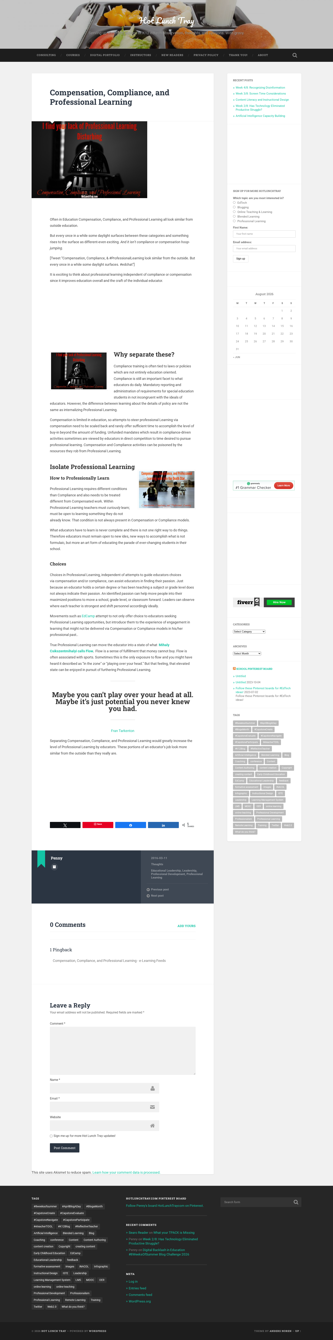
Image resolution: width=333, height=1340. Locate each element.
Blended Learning (270, 755)
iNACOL (280, 787)
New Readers (172, 55)
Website (55, 1117)
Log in (133, 1281)
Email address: (242, 242)
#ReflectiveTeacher (260, 748)
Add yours (186, 926)
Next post (157, 895)
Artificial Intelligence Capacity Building (260, 116)
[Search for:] (260, 1202)
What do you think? (245, 832)
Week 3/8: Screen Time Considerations (261, 93)
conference (256, 761)
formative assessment (246, 787)
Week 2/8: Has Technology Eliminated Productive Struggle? (260, 107)
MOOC (248, 806)
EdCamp (88, 616)
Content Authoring (244, 767)
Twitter (275, 825)
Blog (286, 755)
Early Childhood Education (271, 774)
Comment (57, 1023)
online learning (273, 806)
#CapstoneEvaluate (245, 735)
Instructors (140, 55)
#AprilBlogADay (268, 723)
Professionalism (243, 819)
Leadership (189, 870)
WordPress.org (140, 1301)
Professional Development (168, 874)
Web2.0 (288, 825)
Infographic (241, 793)
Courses (73, 55)
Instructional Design (262, 793)
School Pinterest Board (254, 669)
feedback (283, 780)
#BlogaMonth (242, 729)
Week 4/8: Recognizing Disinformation (260, 87)
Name (55, 1079)
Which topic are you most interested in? (258, 198)
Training (262, 825)
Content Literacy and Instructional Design (262, 99)
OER (258, 806)
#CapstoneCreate (263, 729)
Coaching (240, 761)
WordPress (97, 1330)
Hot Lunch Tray (166, 20)
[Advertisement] (123, 315)
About (263, 55)
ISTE (280, 793)
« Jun (236, 357)
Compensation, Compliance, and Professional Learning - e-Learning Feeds (109, 961)
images (267, 787)
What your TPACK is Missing (174, 1232)
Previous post (160, 889)
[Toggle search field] (294, 55)
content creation (268, 767)
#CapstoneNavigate (271, 735)
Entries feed (137, 1288)
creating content (243, 774)
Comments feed (140, 1295)
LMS (237, 806)
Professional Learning (268, 819)
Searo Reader (138, 1232)
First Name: (240, 227)
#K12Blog (240, 748)
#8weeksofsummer (245, 723)
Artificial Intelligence (245, 755)
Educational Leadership (166, 870)
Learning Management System (267, 800)
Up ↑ (298, 1330)
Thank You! (238, 55)
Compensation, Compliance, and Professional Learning (109, 97)
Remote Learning (244, 825)
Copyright (287, 767)
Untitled (241, 676)
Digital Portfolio (105, 55)
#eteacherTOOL (271, 742)
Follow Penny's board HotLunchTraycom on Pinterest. (165, 1206)
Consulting (46, 55)
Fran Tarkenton (122, 731)
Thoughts (157, 864)
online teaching (243, 812)
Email (55, 1098)
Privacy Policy (206, 55)
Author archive (54, 866)
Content (271, 761)
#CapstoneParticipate (246, 742)
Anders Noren (281, 1330)
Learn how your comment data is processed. (126, 1172)
